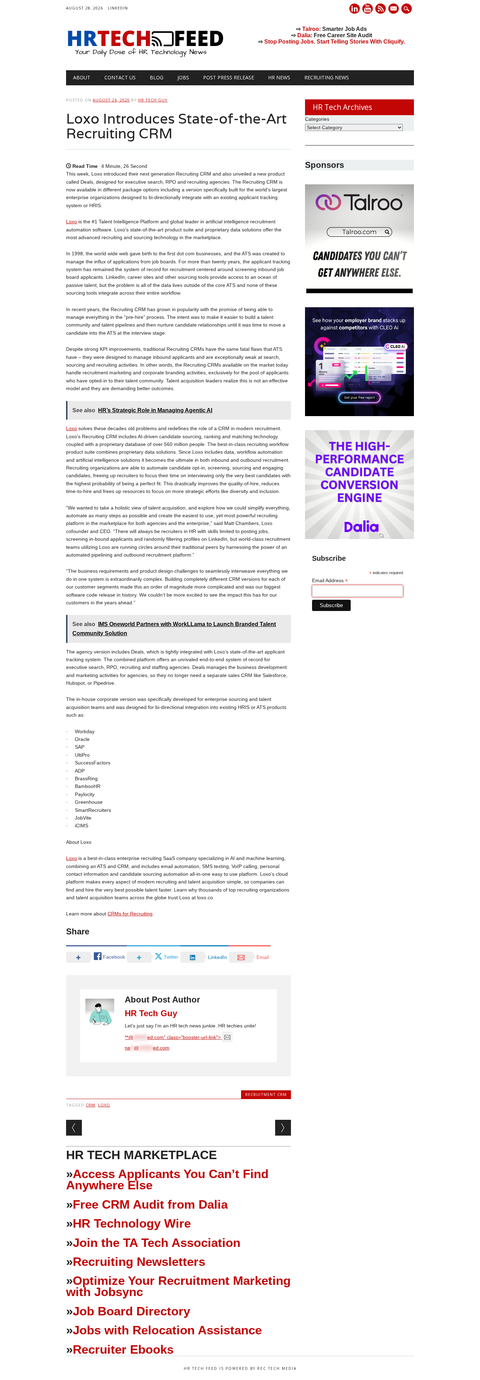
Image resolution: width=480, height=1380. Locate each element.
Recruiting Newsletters (139, 1261)
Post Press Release (228, 77)
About (81, 77)
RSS (380, 9)
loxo (104, 1105)
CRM (90, 1105)
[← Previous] (74, 1128)
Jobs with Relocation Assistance (167, 1330)
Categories (317, 119)
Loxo (71, 221)
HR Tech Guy (153, 100)
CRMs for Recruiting (130, 913)
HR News (279, 77)
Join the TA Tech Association (156, 1242)
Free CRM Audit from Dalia (150, 1204)
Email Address (330, 580)
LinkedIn (118, 8)
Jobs (183, 77)
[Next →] (283, 1128)
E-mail (394, 9)
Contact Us (120, 77)
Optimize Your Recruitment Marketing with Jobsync (178, 1286)
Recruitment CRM (266, 1094)
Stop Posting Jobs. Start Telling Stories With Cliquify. (334, 42)
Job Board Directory (131, 1311)
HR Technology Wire (132, 1223)
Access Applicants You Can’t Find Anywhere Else (167, 1179)
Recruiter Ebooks (123, 1349)
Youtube (367, 9)
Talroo (310, 29)
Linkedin (354, 9)
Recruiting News (326, 77)
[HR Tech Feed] (145, 56)
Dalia (304, 35)
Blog (156, 77)
